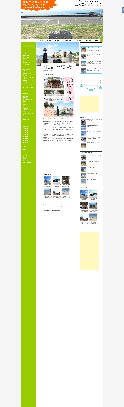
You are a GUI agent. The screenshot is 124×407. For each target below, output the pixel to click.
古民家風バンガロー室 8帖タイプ (94, 62)
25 (100, 88)
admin (51, 70)
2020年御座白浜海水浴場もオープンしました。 (28, 101)
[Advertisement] (89, 104)
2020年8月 (25, 126)
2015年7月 (25, 132)
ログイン (25, 156)
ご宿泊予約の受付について (93, 131)
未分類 (24, 149)
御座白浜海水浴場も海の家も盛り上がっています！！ (94, 137)
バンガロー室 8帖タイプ (91, 179)
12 (81, 86)
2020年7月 (25, 128)
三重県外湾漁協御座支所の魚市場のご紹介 (51, 210)
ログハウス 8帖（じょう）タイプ (94, 55)
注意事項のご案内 (87, 40)
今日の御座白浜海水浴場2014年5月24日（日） (52, 205)
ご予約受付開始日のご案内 (93, 142)
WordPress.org (27, 162)
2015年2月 (25, 134)
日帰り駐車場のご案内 (65, 40)
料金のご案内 (48, 40)
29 (91, 90)
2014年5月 (25, 142)
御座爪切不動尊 (60, 123)
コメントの (26, 160)
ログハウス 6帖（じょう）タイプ (94, 48)
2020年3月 (25, 130)
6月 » (101, 92)
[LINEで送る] (46, 74)
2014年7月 (25, 138)
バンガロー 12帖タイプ (91, 167)
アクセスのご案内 (77, 40)
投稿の (25, 158)
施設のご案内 (56, 40)
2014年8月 (25, 136)
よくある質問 (96, 40)
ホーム (41, 40)
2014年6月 (25, 140)
